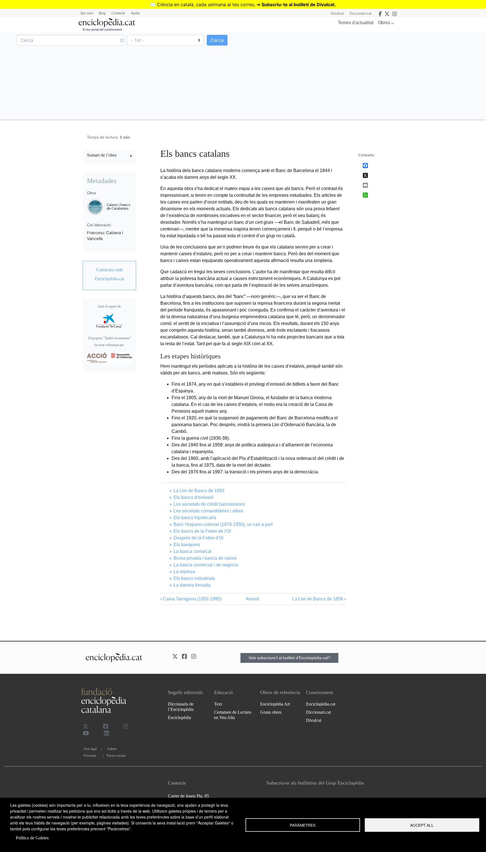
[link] (109, 156)
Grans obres (271, 712)
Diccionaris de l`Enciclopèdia (181, 707)
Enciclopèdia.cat (320, 704)
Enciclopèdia (179, 717)
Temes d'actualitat (356, 22)
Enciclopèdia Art (275, 704)
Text (218, 704)
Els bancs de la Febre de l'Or (202, 531)
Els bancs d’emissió (193, 497)
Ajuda (135, 13)
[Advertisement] (364, 75)
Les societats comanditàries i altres (208, 511)
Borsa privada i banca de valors (205, 558)
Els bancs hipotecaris (195, 517)
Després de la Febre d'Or (198, 537)
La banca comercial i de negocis (206, 564)
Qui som (86, 13)
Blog (102, 13)
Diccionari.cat (361, 13)
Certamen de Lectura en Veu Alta (232, 715)
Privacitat (90, 756)
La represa (184, 571)
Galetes (112, 749)
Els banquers (187, 544)
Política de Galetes (32, 837)
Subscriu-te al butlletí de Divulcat (298, 4)
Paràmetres (303, 825)
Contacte (118, 13)
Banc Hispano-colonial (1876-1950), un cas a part (223, 524)
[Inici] (106, 22)
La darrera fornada (192, 585)
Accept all (422, 825)
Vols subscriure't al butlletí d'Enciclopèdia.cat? (289, 658)
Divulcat (337, 13)
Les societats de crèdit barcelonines (209, 504)
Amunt (252, 598)
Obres (384, 22)
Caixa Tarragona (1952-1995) (191, 598)
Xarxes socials (116, 756)
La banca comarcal (192, 551)
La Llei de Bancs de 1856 (199, 490)
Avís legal (90, 749)
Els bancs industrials (194, 578)
